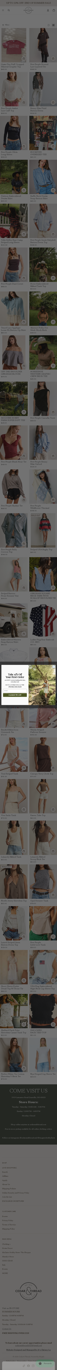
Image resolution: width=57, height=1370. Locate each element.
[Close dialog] (54, 666)
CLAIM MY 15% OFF (14, 695)
